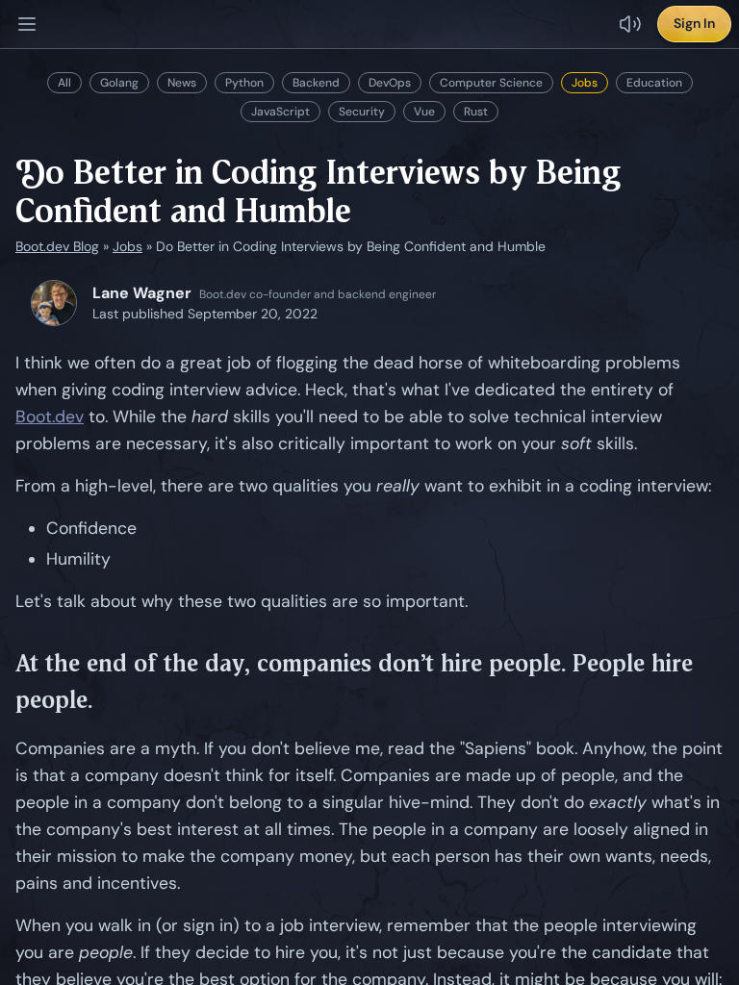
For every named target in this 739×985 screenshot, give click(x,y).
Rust (476, 111)
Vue (424, 111)
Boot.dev (49, 416)
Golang (119, 82)
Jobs (585, 82)
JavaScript (280, 111)
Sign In (694, 23)
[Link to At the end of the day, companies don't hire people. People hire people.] (715, 682)
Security (362, 111)
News (181, 82)
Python (244, 82)
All (64, 82)
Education (654, 82)
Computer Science (491, 82)
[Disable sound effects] (630, 24)
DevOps (390, 82)
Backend (316, 82)
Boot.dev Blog (57, 246)
